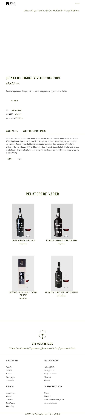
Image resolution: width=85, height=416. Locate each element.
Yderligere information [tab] (34, 131)
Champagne (10, 377)
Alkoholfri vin (49, 367)
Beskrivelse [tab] (12, 131)
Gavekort (9, 399)
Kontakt (47, 396)
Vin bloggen (10, 403)
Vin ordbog (10, 406)
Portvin (18, 114)
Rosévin (9, 374)
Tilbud (8, 396)
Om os (46, 393)
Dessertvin (10, 380)
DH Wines (19, 118)
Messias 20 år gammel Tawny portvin (23, 293)
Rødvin (8, 367)
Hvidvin (9, 370)
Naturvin (47, 377)
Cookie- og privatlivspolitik (54, 399)
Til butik (14, 101)
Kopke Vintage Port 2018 (23, 240)
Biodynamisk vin (50, 374)
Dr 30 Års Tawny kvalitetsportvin (61, 292)
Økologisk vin (49, 370)
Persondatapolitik (50, 403)
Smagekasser (10, 393)
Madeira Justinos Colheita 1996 (61, 240)
